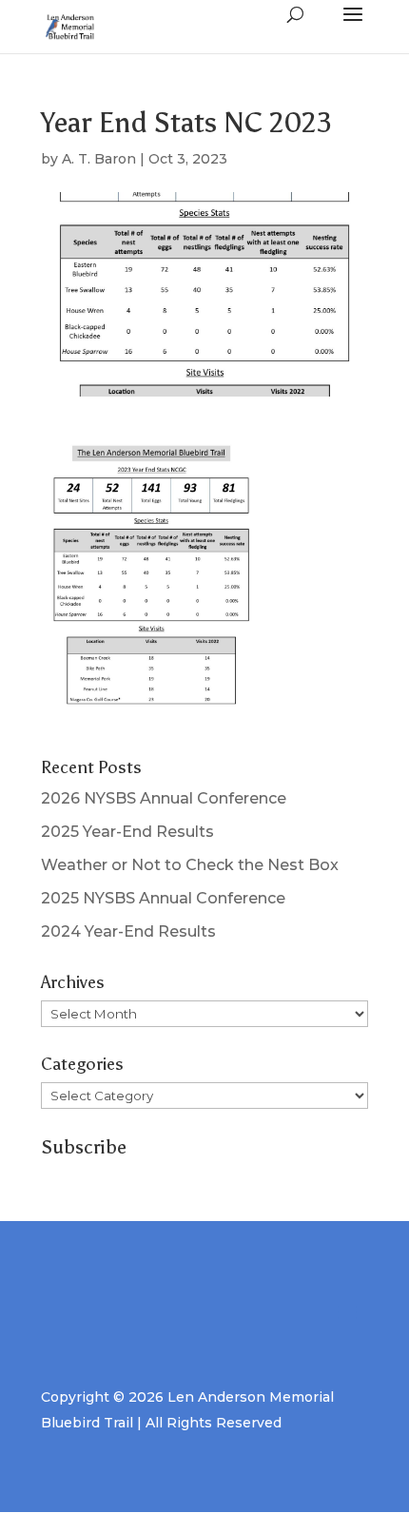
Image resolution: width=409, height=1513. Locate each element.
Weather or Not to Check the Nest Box (190, 865)
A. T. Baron (99, 158)
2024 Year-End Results (128, 931)
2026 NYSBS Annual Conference (163, 798)
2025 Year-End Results (127, 832)
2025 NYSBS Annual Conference (163, 898)
